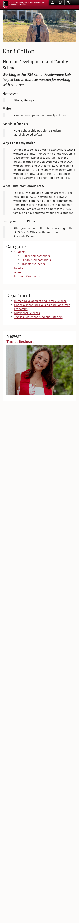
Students (20, 252)
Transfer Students (33, 264)
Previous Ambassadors (36, 260)
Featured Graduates (27, 276)
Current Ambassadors (36, 256)
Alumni (18, 272)
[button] (68, 2)
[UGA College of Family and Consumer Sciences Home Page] (24, 4)
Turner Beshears (20, 341)
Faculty (18, 268)
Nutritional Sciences (27, 313)
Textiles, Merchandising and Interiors (38, 317)
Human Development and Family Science (40, 301)
